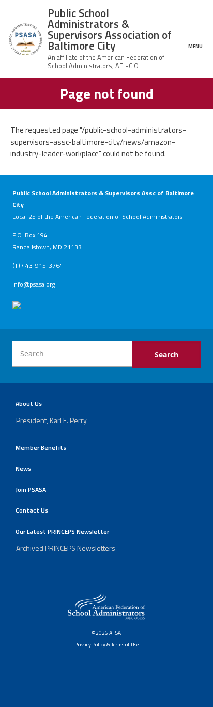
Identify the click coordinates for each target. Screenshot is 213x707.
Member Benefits (41, 448)
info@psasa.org (33, 284)
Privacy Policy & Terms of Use (106, 644)
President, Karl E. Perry (51, 420)
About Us (29, 404)
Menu (195, 45)
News (23, 468)
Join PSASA (31, 489)
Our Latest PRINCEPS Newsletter (62, 531)
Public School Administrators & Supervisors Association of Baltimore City (110, 29)
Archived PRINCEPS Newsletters (65, 548)
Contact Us (32, 510)
